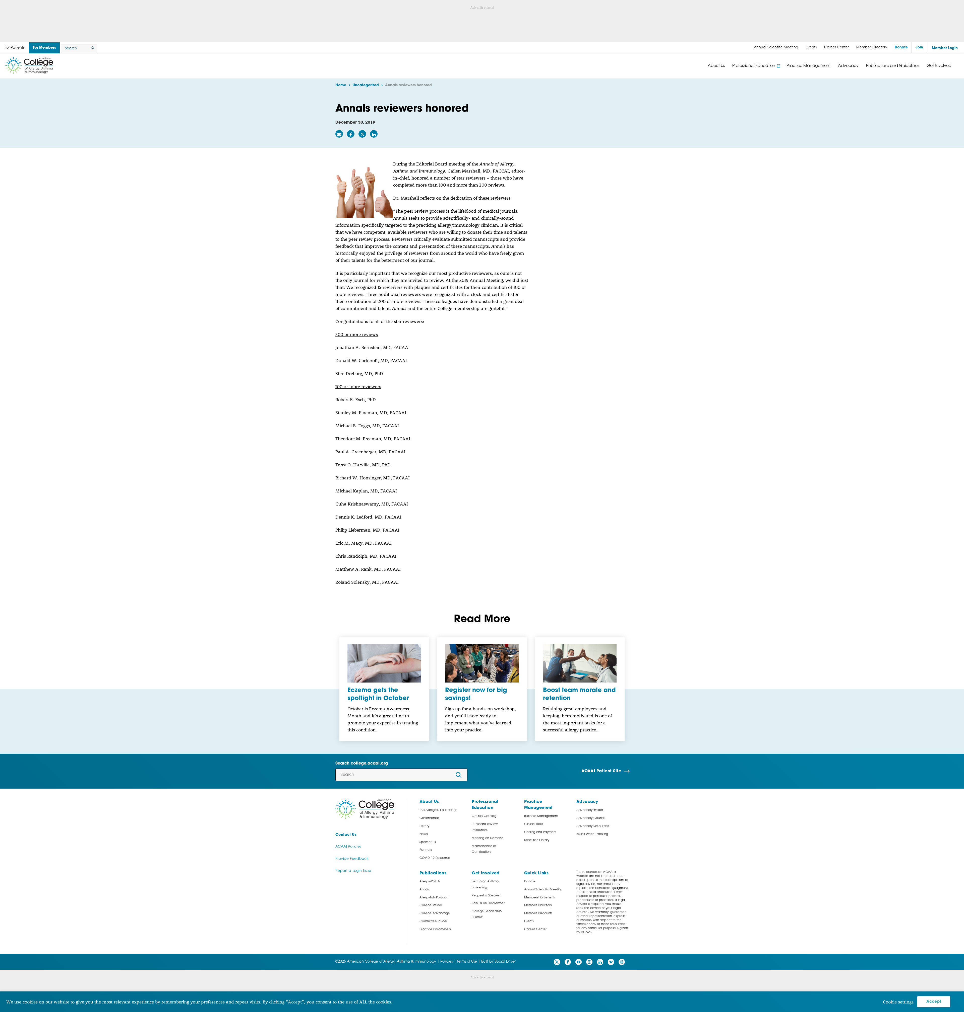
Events (529, 921)
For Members (44, 48)
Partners (425, 850)
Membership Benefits (540, 897)
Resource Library (537, 840)
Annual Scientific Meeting (543, 889)
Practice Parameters (435, 929)
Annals (424, 889)
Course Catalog (484, 816)
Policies (446, 962)
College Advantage (434, 913)
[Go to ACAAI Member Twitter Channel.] (557, 962)
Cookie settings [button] (898, 1002)
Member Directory (538, 905)
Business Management (541, 816)
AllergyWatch (429, 881)
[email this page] (339, 134)
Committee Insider (433, 921)
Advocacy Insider (589, 810)
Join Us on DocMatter (488, 903)
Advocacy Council (590, 818)
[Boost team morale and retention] (580, 663)
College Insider (430, 905)
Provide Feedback (352, 859)
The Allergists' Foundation (438, 810)
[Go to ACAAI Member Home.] (29, 65)
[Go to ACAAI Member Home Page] (364, 809)
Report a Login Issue (353, 871)
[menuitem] (776, 47)
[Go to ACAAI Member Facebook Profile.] (568, 962)
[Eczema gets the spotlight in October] (384, 663)
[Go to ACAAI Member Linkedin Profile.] (600, 962)
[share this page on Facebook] (350, 134)
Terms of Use (467, 962)
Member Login (945, 48)
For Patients (14, 48)
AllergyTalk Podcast (434, 897)
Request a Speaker (486, 895)
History (424, 826)
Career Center (535, 929)
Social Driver (505, 962)
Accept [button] (933, 1002)
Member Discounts (538, 913)
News (423, 834)
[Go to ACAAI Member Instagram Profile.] (589, 962)
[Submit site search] (92, 48)
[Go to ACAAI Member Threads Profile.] (622, 962)
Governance (429, 818)
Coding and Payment (540, 832)
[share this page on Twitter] (362, 134)
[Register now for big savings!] (482, 663)
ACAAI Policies (348, 847)
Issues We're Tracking (592, 834)
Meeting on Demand (487, 838)
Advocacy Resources (592, 826)
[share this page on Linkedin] (374, 134)
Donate (530, 881)
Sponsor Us (427, 842)
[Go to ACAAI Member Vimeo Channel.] (611, 962)
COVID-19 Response (434, 858)
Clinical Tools (533, 824)
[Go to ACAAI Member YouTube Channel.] (578, 962)
